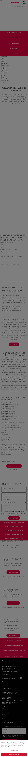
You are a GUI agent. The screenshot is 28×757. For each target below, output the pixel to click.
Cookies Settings (14, 750)
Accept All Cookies (14, 754)
